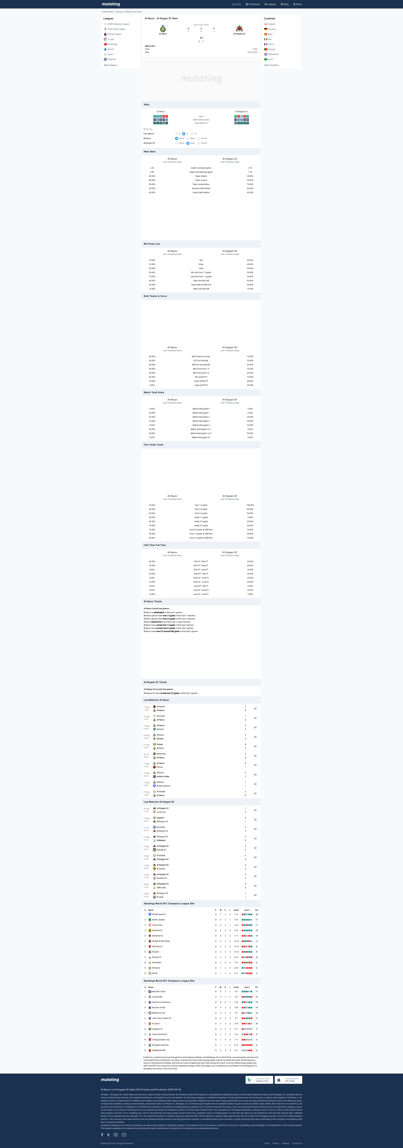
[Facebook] (104, 1134)
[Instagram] (118, 1134)
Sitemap (285, 1143)
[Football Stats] (111, 4)
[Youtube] (125, 1134)
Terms (267, 1143)
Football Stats (108, 12)
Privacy (276, 1143)
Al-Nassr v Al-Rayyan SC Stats (129, 12)
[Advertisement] (201, 79)
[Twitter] (110, 1134)
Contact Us (297, 1143)
